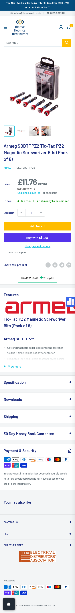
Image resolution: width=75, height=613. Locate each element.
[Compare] (70, 302)
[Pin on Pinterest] (55, 265)
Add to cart (37, 226)
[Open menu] (5, 27)
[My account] (61, 27)
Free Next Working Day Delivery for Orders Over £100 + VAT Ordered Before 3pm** (37, 5)
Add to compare (17, 252)
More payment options (37, 246)
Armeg (7, 167)
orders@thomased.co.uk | (30, 13)
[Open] (9, 604)
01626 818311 (57, 13)
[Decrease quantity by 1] (21, 212)
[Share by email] (68, 265)
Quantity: (9, 212)
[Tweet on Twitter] (61, 265)
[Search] (66, 43)
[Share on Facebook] (48, 265)
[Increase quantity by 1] (41, 212)
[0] (68, 27)
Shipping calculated (28, 192)
